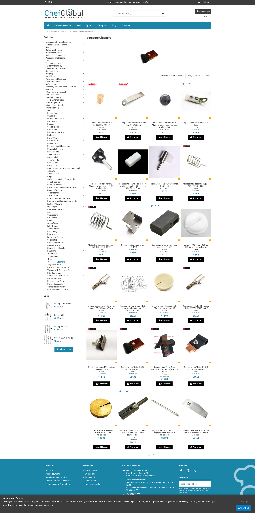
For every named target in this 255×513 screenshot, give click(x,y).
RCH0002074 (133, 374)
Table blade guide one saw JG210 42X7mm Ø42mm (101, 431)
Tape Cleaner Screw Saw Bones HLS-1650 (164, 185)
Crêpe (49, 176)
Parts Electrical (52, 95)
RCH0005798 (196, 313)
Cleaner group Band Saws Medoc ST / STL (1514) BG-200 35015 (164, 369)
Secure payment (53, 474)
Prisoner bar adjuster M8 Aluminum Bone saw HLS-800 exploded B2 (101, 186)
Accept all (243, 508)
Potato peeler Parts (55, 242)
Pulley (50, 259)
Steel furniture (52, 71)
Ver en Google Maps (146, 476)
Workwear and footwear (56, 79)
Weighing (49, 74)
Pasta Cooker (53, 166)
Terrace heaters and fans (56, 45)
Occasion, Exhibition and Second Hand (62, 87)
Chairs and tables (53, 81)
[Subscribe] (208, 483)
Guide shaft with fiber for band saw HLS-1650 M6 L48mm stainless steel (133, 432)
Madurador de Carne (56, 281)
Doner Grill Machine (55, 185)
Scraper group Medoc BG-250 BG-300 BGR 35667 (133, 368)
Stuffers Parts (53, 196)
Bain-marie (52, 130)
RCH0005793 (133, 129)
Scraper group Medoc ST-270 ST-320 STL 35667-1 (196, 368)
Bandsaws (51, 251)
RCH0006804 (196, 374)
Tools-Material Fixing (55, 100)
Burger (50, 220)
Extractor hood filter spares (58, 146)
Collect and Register (54, 50)
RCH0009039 (164, 252)
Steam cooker (53, 174)
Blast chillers (52, 113)
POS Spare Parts (54, 273)
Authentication (91, 470)
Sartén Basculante (55, 284)
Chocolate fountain (55, 209)
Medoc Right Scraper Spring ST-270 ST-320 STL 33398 (101, 246)
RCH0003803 (101, 252)
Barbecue (51, 135)
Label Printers (53, 226)
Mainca (101, 127)
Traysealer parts (54, 265)
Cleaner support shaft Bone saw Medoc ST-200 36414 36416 (101, 307)
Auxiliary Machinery (54, 66)
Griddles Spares (54, 245)
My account (90, 474)
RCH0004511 (101, 374)
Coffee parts (52, 141)
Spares (49, 110)
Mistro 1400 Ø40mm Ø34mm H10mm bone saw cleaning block (196, 247)
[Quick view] (105, 119)
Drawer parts (52, 143)
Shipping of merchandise (56, 477)
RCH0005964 (101, 129)
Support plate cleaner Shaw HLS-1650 (133, 246)
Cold (47, 60)
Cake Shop (50, 76)
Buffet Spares (53, 138)
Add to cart (103, 137)
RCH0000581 (164, 376)
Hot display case (54, 278)
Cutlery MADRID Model (63, 338)
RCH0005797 (101, 313)
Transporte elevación (56, 287)
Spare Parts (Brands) (55, 105)
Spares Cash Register (56, 248)
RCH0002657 (133, 249)
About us (49, 470)
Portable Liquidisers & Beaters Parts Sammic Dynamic (62, 188)
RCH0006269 (196, 252)
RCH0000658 (196, 129)
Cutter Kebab (52, 157)
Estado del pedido (92, 484)
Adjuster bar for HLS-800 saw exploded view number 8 (164, 431)
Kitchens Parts (53, 152)
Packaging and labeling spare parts (62, 201)
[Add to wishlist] (98, 119)
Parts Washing (52, 108)
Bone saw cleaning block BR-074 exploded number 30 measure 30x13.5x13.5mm (133, 186)
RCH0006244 (164, 435)
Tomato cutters (54, 160)
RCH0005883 (133, 191)
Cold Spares (52, 121)
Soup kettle (52, 240)
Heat (48, 47)
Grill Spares (52, 218)
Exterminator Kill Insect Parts (59, 198)
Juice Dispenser (54, 182)
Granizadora (52, 215)
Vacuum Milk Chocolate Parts (59, 270)
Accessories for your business (58, 42)
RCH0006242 (164, 129)
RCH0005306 (101, 435)
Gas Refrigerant (53, 103)
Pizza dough (52, 231)
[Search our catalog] (163, 13)
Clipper (50, 212)
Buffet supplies (52, 84)
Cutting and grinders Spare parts (61, 179)
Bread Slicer (52, 163)
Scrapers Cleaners (56, 262)
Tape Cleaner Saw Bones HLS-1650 (196, 124)
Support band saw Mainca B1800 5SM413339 (101, 124)
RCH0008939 (196, 190)
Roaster (50, 124)
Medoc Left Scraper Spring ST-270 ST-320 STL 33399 (196, 185)
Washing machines (53, 63)
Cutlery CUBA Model (62, 303)
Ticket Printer (53, 229)
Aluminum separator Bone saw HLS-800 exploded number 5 (196, 431)
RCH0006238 (133, 313)
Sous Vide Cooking (55, 149)
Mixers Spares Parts (55, 118)
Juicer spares (53, 193)
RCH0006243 (101, 191)
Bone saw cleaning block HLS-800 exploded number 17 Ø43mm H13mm (133, 308)
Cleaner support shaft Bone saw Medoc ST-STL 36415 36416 (196, 307)
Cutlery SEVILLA (61, 326)
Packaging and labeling (55, 58)
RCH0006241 (196, 435)
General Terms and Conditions (58, 481)
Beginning (48, 37)
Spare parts (50, 89)
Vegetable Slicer (54, 154)
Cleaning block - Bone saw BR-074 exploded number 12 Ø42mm (164, 308)
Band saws (53, 254)
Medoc (196, 188)
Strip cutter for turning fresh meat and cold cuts (63, 169)
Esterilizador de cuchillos (57, 289)
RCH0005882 (164, 313)
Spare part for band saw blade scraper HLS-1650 (164, 246)
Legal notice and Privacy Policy (58, 484)
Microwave (52, 234)
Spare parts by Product (56, 92)
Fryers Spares (53, 207)
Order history (90, 481)
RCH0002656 (164, 188)
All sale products (64, 349)
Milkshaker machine (55, 132)
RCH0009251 (133, 439)
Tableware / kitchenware (56, 68)
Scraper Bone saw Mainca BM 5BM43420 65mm (133, 124)
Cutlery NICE (59, 315)
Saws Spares (53, 256)
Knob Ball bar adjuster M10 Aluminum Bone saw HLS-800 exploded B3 (164, 125)
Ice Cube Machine (54, 204)
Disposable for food (54, 53)
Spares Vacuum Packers (57, 276)
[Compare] (101, 119)
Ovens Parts (52, 223)
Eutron (196, 127)
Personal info (90, 477)
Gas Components (53, 97)
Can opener (52, 116)
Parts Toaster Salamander (58, 267)
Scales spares (53, 127)
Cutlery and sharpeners (55, 55)
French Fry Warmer (55, 237)
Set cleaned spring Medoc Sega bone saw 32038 (101, 368)
